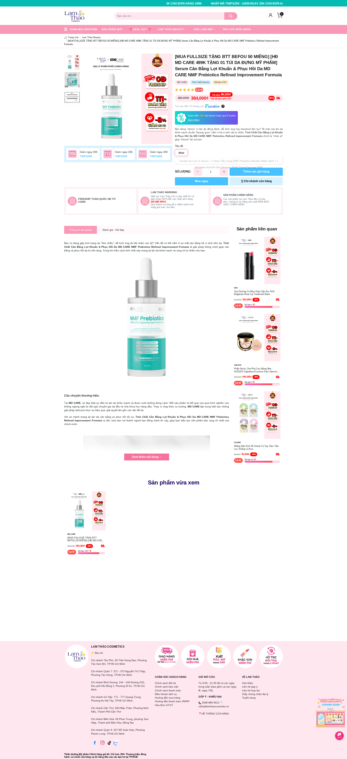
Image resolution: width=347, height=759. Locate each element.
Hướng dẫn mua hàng (167, 697)
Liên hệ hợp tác (251, 690)
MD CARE (182, 82)
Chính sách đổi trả (165, 683)
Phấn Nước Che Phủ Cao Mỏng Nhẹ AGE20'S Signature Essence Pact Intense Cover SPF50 (255, 370)
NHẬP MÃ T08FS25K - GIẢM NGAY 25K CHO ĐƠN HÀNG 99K (207, 3)
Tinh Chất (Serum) (200, 82)
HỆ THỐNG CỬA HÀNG (215, 713)
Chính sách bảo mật (166, 686)
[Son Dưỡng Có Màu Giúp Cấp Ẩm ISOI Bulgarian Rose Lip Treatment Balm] (256, 260)
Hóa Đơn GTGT (164, 705)
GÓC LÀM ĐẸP (204, 29)
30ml (181, 152)
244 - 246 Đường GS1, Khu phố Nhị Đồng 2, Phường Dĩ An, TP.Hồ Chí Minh (118, 686)
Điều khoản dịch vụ (166, 694)
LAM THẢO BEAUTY (171, 29)
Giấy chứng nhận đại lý (255, 694)
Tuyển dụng (249, 697)
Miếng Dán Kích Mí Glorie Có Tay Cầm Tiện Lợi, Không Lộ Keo (256, 447)
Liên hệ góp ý (250, 686)
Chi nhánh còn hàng (258, 181)
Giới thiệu (247, 683)
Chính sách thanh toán (168, 690)
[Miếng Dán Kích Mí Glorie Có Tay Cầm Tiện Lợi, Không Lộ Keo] (256, 414)
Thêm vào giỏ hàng (256, 171)
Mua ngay (201, 181)
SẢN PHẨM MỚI (112, 29)
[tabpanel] (127, 99)
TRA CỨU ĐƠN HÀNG (237, 29)
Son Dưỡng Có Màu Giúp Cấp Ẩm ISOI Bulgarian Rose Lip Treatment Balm (254, 293)
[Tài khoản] (270, 16)
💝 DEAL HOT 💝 (140, 29)
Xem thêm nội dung (145, 456)
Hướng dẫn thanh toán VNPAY (172, 701)
